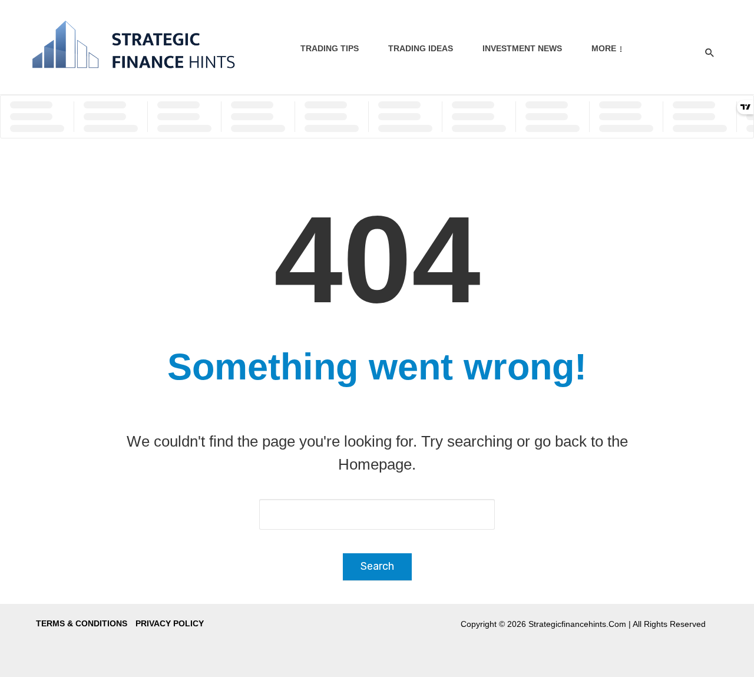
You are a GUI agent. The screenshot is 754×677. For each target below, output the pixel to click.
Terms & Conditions (81, 623)
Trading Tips (329, 48)
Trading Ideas (420, 48)
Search (377, 566)
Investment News (522, 48)
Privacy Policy (169, 623)
